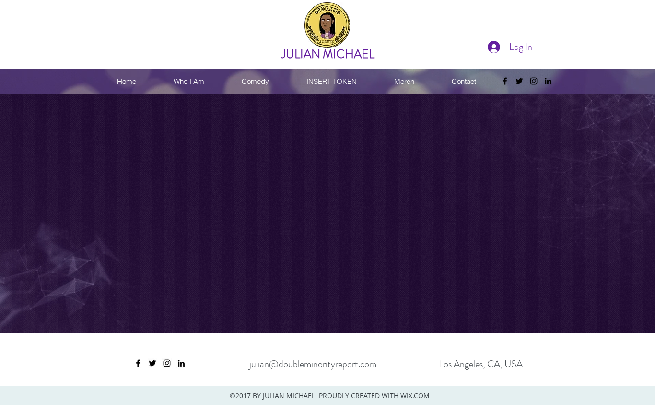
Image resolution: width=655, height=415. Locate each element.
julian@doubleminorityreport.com (312, 364)
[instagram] (533, 81)
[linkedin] (548, 81)
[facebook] (505, 81)
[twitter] (519, 81)
